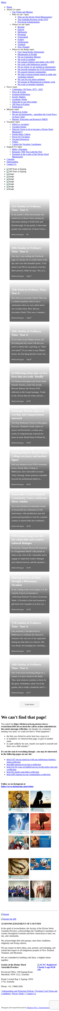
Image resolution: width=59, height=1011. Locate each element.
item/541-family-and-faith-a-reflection (23, 772)
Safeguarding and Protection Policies (18, 991)
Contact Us (31, 993)
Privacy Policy (18, 993)
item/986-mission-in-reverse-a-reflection (24, 764)
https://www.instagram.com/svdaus (17, 786)
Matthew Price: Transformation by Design (42, 1008)
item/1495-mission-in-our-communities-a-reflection (28, 774)
